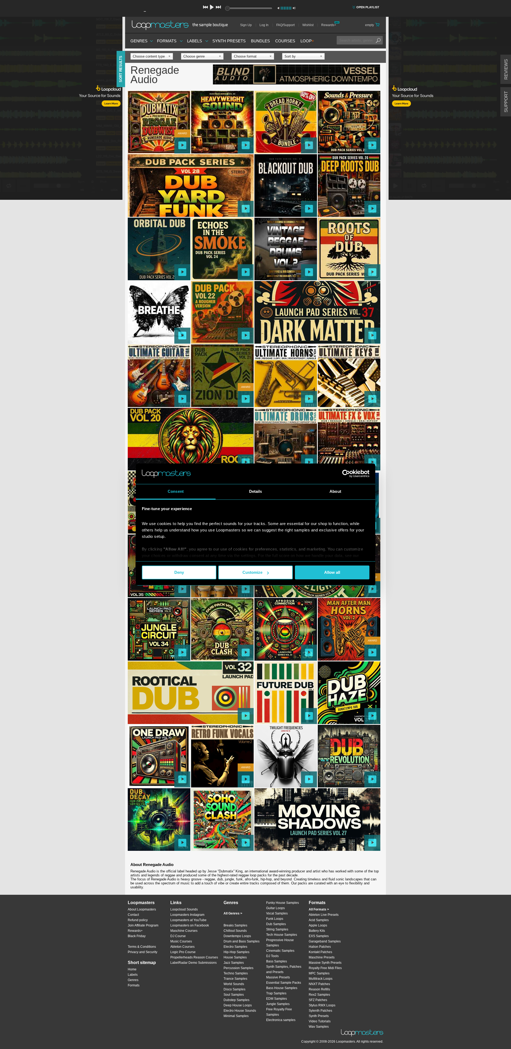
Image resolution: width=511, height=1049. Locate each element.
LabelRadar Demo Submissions (193, 963)
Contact (133, 915)
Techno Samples (236, 973)
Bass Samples (276, 961)
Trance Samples (235, 979)
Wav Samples (319, 1026)
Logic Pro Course (183, 952)
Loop (307, 41)
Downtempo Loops (237, 936)
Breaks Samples (235, 925)
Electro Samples (235, 947)
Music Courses (181, 941)
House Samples (235, 957)
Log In (264, 25)
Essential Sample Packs (283, 983)
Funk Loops (274, 919)
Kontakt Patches (320, 952)
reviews (506, 69)
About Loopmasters (142, 909)
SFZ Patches (318, 1000)
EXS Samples (319, 936)
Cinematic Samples (280, 951)
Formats (166, 41)
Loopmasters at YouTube (188, 920)
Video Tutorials (320, 1021)
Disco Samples (234, 989)
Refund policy (138, 920)
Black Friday (137, 936)
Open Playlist (367, 7)
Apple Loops (318, 925)
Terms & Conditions (142, 947)
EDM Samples (276, 999)
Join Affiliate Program (143, 925)
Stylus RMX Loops (322, 1005)
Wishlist (308, 25)
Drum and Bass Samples (241, 941)
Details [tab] (255, 491)
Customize (252, 572)
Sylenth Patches (320, 1011)
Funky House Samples (282, 903)
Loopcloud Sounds (184, 909)
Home (132, 969)
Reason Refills (319, 989)
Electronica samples (280, 1020)
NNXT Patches (319, 984)
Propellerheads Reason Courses (194, 957)
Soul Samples (234, 995)
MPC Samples (319, 973)
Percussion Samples (238, 968)
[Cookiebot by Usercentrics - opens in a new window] (346, 474)
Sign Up (246, 25)
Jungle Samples (278, 1004)
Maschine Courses (183, 931)
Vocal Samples (277, 913)
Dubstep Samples (236, 1000)
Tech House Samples (281, 935)
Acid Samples (319, 920)
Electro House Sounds (240, 1011)
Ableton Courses (182, 947)
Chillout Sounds (235, 931)
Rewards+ (328, 25)
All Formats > (319, 909)
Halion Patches (320, 947)
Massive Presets (278, 977)
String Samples (277, 929)
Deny (179, 572)
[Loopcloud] (61, 109)
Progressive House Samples (280, 942)
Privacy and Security (142, 952)
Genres (138, 41)
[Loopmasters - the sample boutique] (182, 25)
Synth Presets (229, 41)
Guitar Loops (275, 908)
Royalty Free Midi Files (325, 968)
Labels (194, 41)
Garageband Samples (325, 941)
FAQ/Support (285, 25)
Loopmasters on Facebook (189, 925)
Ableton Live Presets (324, 915)
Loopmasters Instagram (187, 915)
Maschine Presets (322, 957)
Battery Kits (317, 931)
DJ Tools (272, 956)
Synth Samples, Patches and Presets (283, 969)
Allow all (332, 572)
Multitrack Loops (320, 979)
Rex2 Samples (319, 995)
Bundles (260, 41)
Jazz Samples (234, 963)
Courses (285, 41)
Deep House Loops (238, 1005)
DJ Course (178, 936)
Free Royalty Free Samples (279, 1012)
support (506, 101)
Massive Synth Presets (325, 963)
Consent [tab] (176, 491)
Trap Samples (276, 993)
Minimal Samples (236, 1016)
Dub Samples (276, 924)
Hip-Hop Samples (236, 952)
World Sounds (234, 984)
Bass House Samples (281, 988)
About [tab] (335, 491)
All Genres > (233, 913)
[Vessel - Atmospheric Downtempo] (296, 75)
